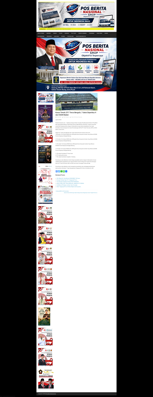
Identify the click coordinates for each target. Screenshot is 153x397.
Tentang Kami (70, 36)
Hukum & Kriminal (82, 33)
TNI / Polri (73, 33)
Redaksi (63, 36)
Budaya (106, 33)
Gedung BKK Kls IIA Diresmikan (62, 191)
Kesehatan (49, 36)
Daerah (55, 33)
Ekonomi (67, 33)
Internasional (41, 36)
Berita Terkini (41, 33)
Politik (60, 33)
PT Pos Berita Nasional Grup (50, 393)
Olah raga (56, 36)
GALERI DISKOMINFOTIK (81, 36)
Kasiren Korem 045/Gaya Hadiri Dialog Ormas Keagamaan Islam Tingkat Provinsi (80, 192)
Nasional (49, 33)
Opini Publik (99, 33)
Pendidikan (91, 33)
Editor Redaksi (66, 117)
